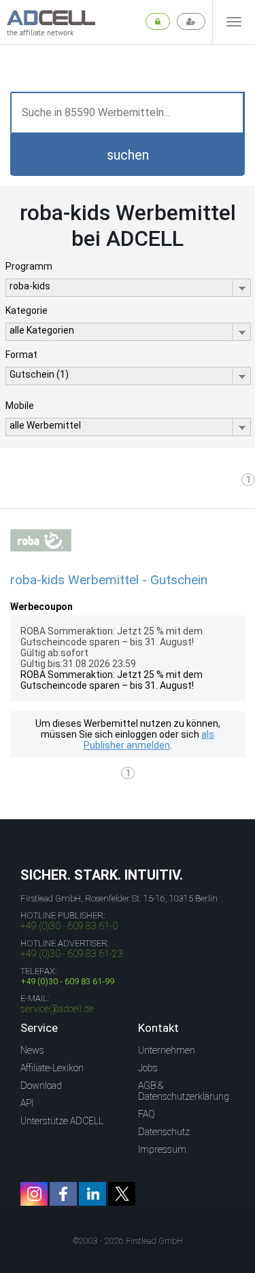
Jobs (148, 1067)
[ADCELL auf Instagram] (34, 1194)
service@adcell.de (57, 1008)
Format (21, 354)
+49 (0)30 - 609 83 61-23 (71, 953)
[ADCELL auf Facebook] (63, 1194)
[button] (127, 155)
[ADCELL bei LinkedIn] (92, 1194)
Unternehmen (166, 1050)
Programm (28, 266)
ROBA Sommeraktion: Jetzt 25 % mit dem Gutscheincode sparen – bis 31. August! (111, 680)
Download (41, 1085)
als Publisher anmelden (149, 740)
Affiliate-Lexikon (52, 1067)
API (26, 1103)
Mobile (19, 405)
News (32, 1050)
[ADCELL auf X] (121, 1194)
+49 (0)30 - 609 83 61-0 (69, 925)
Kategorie (26, 310)
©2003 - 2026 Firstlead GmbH (128, 1241)
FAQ (146, 1114)
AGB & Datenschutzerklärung (183, 1091)
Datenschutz (164, 1131)
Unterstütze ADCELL (61, 1120)
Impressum (162, 1149)
